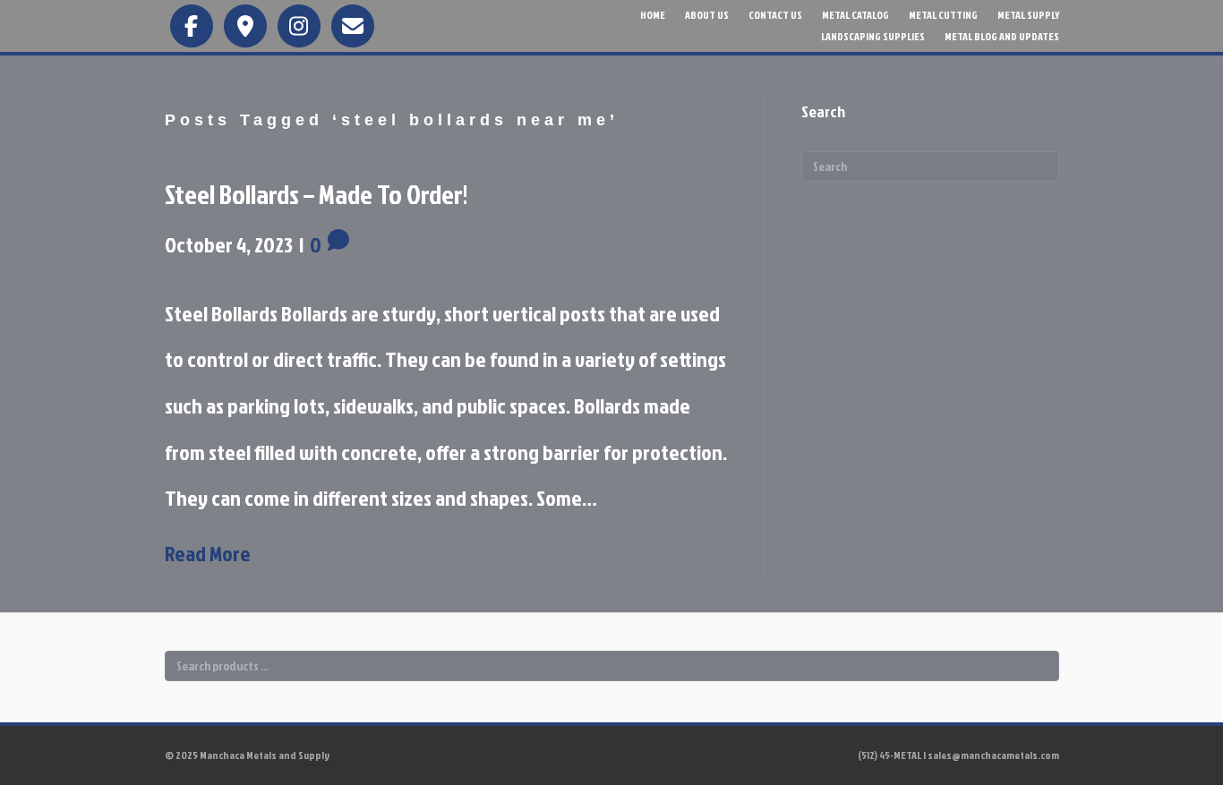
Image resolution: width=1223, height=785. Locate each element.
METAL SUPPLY (1028, 14)
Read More (208, 553)
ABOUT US (707, 14)
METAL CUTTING (943, 14)
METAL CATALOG (855, 14)
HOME (652, 14)
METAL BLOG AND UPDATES (1002, 36)
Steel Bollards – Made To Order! (316, 194)
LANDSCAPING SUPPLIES (873, 36)
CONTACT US (775, 14)
